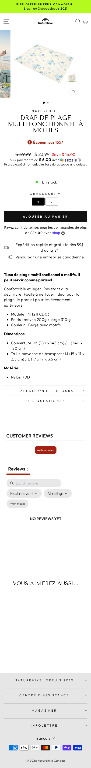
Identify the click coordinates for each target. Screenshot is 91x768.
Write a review (46, 450)
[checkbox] (17, 504)
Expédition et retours (46, 391)
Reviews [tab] (18, 469)
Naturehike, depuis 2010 (44, 680)
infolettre (44, 725)
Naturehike (46, 111)
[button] (45, 160)
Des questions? (45, 401)
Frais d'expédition (18, 164)
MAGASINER (44, 710)
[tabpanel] (45, 524)
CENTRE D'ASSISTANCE (44, 695)
